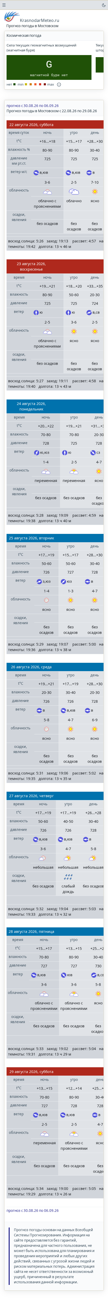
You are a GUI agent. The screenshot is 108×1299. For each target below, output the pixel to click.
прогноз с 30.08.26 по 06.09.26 (33, 105)
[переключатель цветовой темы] (104, 5)
